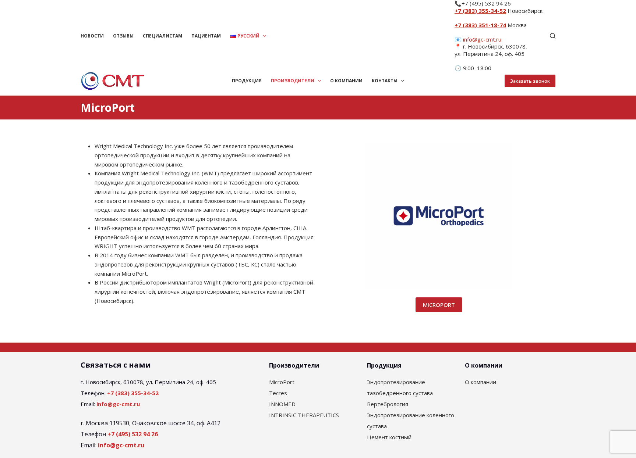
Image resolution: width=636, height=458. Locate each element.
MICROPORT (439, 304)
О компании (346, 81)
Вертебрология (387, 404)
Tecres (278, 393)
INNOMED (282, 404)
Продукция (247, 81)
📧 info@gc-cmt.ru (478, 39)
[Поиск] (552, 36)
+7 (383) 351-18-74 (480, 25)
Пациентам (206, 36)
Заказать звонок (530, 81)
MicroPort (281, 382)
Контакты (385, 81)
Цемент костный (389, 437)
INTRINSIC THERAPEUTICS (304, 415)
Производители (292, 81)
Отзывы (123, 36)
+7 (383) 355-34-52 (480, 10)
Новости (92, 36)
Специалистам (162, 36)
